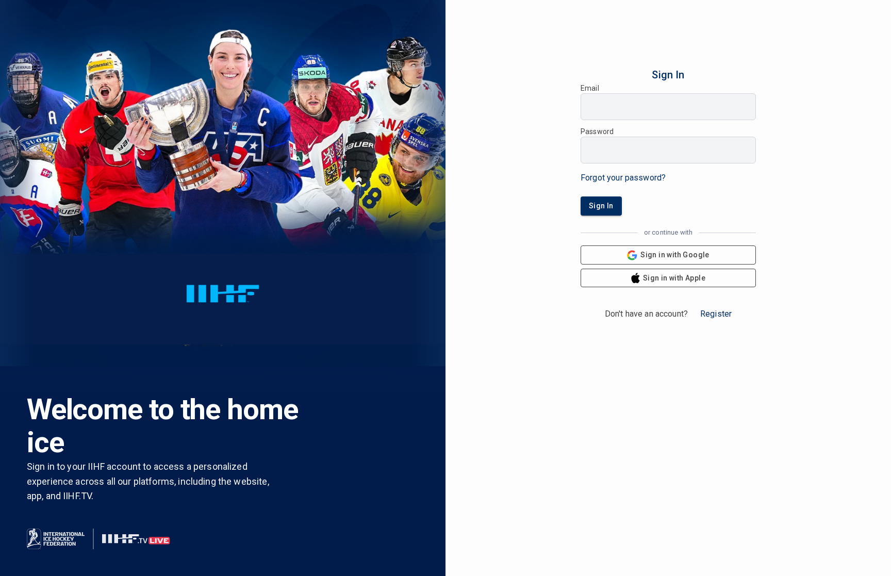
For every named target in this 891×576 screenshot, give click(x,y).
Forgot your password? (623, 178)
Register (716, 314)
